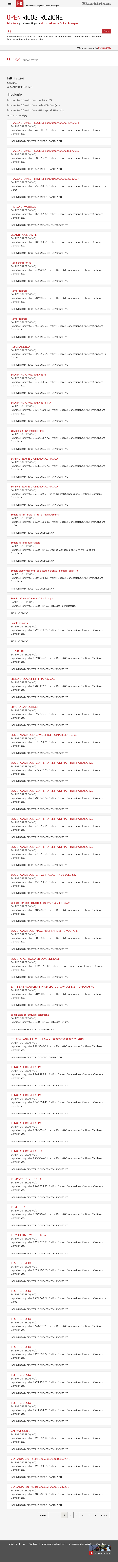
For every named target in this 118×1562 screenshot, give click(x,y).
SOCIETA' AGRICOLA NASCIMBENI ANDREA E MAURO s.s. (45, 930)
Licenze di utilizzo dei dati (80, 1544)
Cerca (106, 31)
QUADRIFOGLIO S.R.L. (24, 234)
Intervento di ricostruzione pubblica (27, 100)
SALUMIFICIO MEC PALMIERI (28, 374)
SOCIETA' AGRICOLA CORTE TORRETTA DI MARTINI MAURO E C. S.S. (52, 762)
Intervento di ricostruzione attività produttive (32, 110)
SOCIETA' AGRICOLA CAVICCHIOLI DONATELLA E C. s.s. (44, 734)
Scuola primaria (19, 622)
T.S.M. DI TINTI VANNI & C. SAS (29, 1234)
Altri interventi (15, 115)
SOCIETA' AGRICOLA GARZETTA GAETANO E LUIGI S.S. (43, 874)
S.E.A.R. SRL (17, 650)
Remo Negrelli (19, 290)
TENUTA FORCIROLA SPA (26, 1066)
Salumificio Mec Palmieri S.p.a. (27, 430)
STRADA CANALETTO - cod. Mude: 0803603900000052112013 (47, 1039)
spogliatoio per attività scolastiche (30, 1014)
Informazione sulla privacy (53, 1544)
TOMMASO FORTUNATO (26, 1178)
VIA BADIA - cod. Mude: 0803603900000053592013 (40, 1458)
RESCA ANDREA (20, 346)
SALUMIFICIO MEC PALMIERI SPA (31, 402)
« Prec (43, 1515)
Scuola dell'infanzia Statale (25, 542)
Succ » (104, 1515)
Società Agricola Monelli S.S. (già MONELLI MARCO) (40, 902)
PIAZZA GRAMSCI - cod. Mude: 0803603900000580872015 (45, 150)
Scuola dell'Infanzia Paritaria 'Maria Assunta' (35, 514)
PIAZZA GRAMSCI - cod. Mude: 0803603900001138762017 (45, 178)
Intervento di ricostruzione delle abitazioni (31, 105)
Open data (101, 1544)
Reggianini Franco (21, 262)
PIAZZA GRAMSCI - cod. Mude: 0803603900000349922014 (45, 122)
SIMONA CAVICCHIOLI (24, 706)
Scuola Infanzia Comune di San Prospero (33, 598)
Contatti (33, 1544)
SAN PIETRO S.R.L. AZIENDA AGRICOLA (34, 458)
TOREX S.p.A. (18, 1206)
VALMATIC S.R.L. (21, 1430)
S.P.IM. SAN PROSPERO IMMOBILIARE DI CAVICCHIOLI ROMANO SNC (52, 986)
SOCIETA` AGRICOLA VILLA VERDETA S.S (35, 958)
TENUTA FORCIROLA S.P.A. (27, 1151)
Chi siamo (13, 1544)
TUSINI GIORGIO (21, 1263)
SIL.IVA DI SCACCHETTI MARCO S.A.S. (33, 678)
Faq (23, 1544)
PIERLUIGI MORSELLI (24, 206)
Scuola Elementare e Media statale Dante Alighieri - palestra (44, 570)
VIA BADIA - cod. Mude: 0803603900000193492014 (40, 1486)
